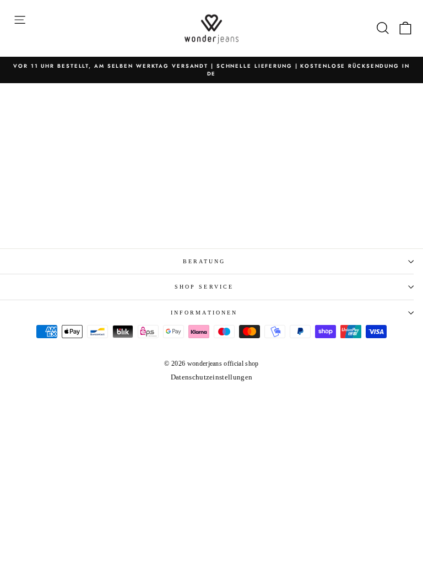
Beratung (204, 261)
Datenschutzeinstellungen (212, 377)
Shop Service (204, 287)
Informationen (204, 313)
